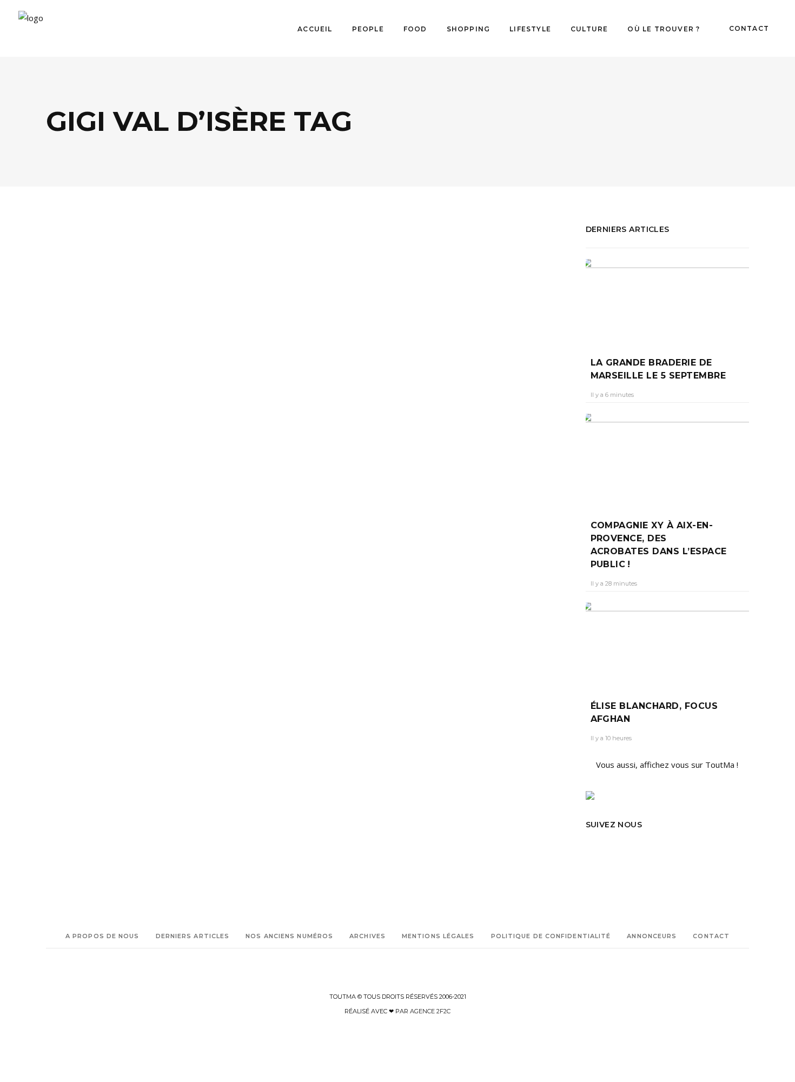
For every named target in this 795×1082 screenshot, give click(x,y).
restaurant (119, 588)
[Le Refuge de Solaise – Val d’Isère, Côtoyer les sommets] (173, 309)
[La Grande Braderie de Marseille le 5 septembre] (668, 300)
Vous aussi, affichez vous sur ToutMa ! (667, 764)
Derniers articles (193, 936)
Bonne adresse (68, 543)
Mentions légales (438, 936)
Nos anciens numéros (289, 936)
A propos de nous (102, 936)
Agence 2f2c (430, 1011)
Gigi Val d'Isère (122, 558)
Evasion (73, 393)
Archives (367, 936)
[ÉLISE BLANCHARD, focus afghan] (668, 643)
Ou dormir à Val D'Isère (118, 573)
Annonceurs (652, 936)
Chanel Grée (74, 457)
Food (104, 393)
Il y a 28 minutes (614, 583)
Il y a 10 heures (611, 738)
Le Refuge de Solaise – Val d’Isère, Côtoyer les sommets (158, 431)
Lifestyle (137, 393)
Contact (711, 936)
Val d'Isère (115, 603)
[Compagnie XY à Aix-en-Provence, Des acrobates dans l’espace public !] (668, 458)
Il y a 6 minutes (612, 395)
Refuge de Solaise (72, 588)
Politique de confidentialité (551, 936)
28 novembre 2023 (133, 457)
